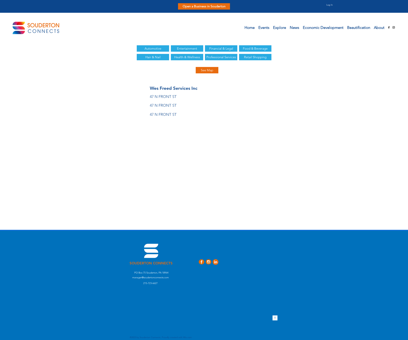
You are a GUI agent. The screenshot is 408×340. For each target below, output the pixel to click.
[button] (279, 26)
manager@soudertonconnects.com (150, 277)
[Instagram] (393, 27)
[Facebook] (388, 27)
